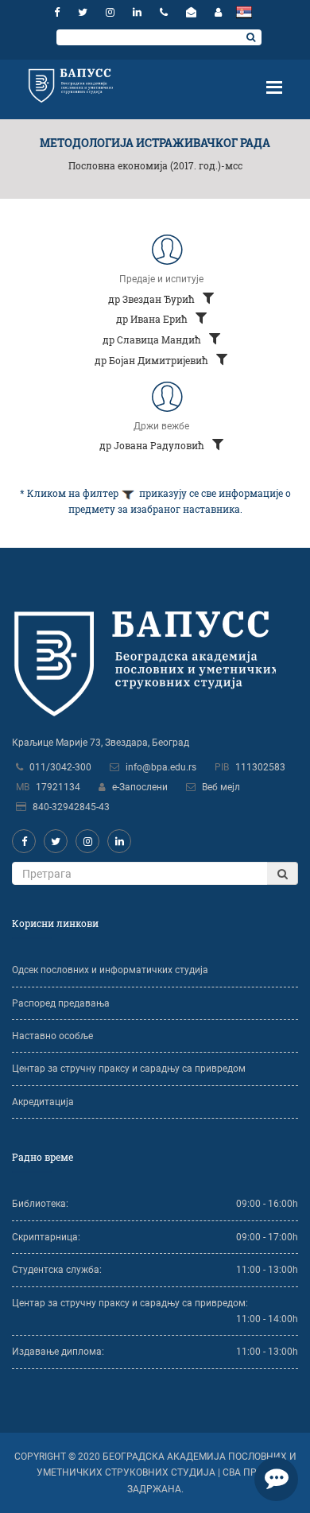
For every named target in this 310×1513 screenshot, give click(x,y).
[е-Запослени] (218, 12)
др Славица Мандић (153, 339)
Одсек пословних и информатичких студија (110, 970)
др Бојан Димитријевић (153, 360)
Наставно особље (52, 1036)
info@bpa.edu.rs (161, 767)
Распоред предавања (61, 1003)
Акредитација (43, 1102)
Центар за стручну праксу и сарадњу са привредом (129, 1068)
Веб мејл (221, 787)
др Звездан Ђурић (152, 299)
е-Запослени (140, 787)
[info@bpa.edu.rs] (193, 12)
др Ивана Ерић (153, 318)
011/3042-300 (60, 767)
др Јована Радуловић (153, 445)
